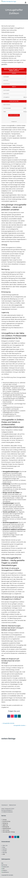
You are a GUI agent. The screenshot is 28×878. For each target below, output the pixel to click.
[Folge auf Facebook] (8, 716)
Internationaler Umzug (8, 832)
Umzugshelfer (7, 782)
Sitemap (4, 852)
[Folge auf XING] (19, 716)
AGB (3, 854)
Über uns (4, 845)
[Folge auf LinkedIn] (15, 716)
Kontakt (4, 850)
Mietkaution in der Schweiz (10, 764)
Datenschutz (12, 805)
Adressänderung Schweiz (10, 747)
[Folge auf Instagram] (12, 716)
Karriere (4, 849)
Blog (3, 847)
